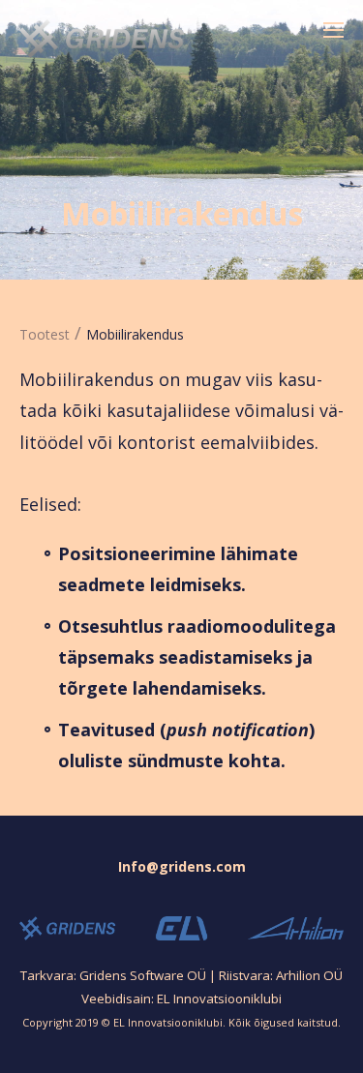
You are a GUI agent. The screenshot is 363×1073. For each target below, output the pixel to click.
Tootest (44, 334)
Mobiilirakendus (135, 334)
